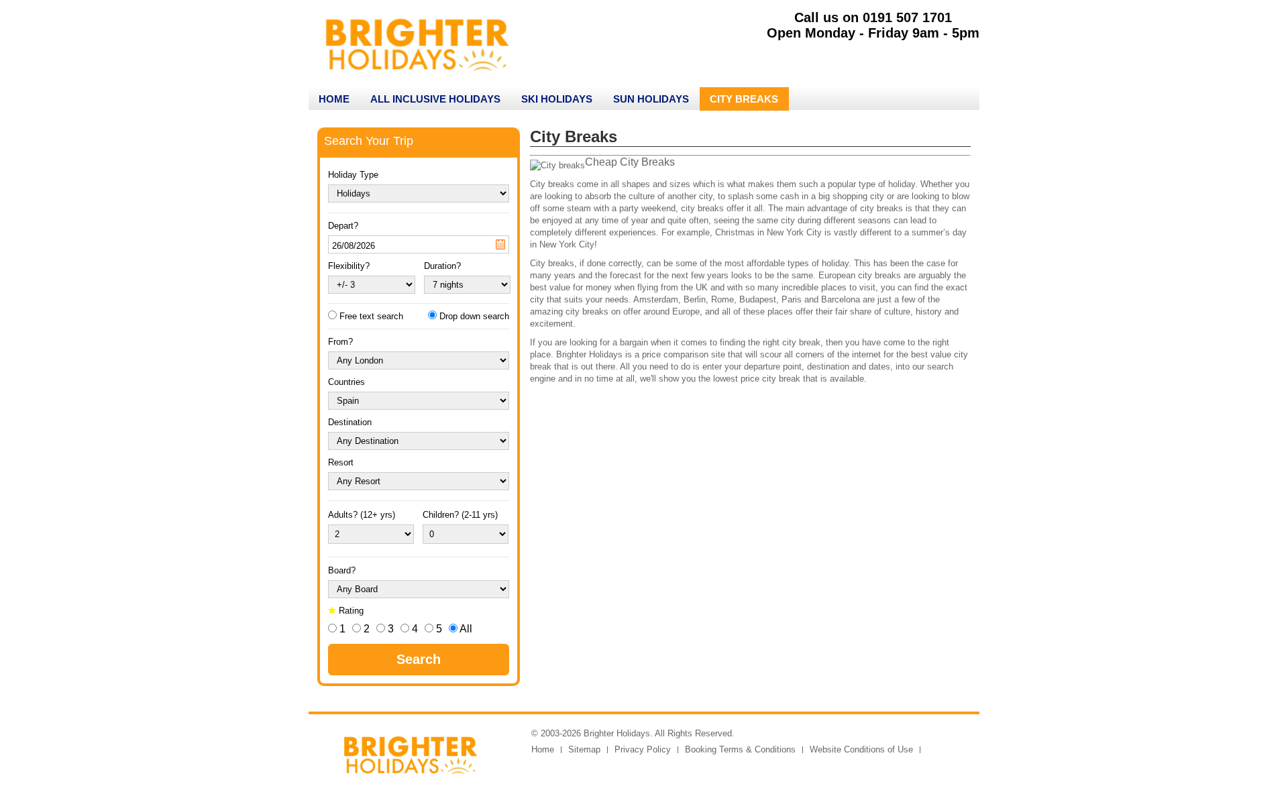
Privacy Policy (642, 749)
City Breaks (744, 99)
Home (334, 99)
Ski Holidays (556, 99)
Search (418, 659)
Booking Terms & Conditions (740, 749)
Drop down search (474, 316)
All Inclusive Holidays (435, 99)
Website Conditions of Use (861, 749)
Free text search (371, 316)
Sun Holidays (651, 99)
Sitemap (584, 749)
